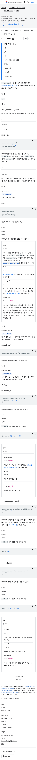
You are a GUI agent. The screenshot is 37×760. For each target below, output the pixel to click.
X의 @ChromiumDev (7, 735)
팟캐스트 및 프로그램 (6, 727)
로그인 (33, 2)
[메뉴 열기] (3, 2)
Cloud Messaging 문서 (13, 294)
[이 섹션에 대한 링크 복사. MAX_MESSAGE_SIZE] (21, 110)
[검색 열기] (25, 2)
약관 (2, 751)
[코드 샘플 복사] (35, 140)
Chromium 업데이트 (6, 718)
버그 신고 (3, 707)
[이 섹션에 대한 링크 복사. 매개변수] (7, 167)
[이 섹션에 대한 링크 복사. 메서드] (9, 130)
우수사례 (3, 721)
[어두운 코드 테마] (32, 140)
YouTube (3, 738)
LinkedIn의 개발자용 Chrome (9, 741)
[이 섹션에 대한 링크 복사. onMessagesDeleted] (20, 501)
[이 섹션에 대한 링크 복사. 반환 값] (6, 186)
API (17, 10)
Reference (8, 10)
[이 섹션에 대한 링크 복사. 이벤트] (9, 385)
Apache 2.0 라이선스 (6, 690)
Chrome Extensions (17, 8)
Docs (3, 8)
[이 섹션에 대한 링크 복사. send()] (8, 203)
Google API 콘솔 (8, 275)
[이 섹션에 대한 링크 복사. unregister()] (13, 345)
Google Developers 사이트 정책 (9, 693)
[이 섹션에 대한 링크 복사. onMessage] (13, 390)
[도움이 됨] (11, 34)
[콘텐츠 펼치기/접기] (15, 44)
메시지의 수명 (13, 525)
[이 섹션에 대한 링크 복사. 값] (4, 119)
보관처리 (3, 724)
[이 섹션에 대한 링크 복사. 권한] (7, 94)
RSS (2, 744)
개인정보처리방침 (10, 751)
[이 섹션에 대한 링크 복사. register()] (11, 135)
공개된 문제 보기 (5, 710)
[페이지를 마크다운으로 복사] (26, 38)
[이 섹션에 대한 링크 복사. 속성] (7, 104)
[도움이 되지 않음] (14, 34)
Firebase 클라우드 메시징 (9, 86)
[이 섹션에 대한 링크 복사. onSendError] (14, 563)
